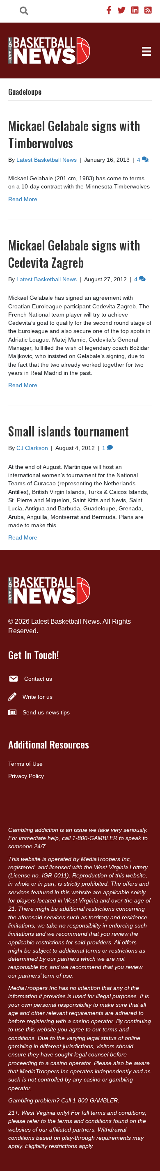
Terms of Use (25, 763)
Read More (22, 199)
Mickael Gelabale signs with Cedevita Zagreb (74, 253)
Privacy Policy (26, 776)
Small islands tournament (68, 431)
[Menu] (146, 51)
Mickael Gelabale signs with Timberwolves (74, 134)
